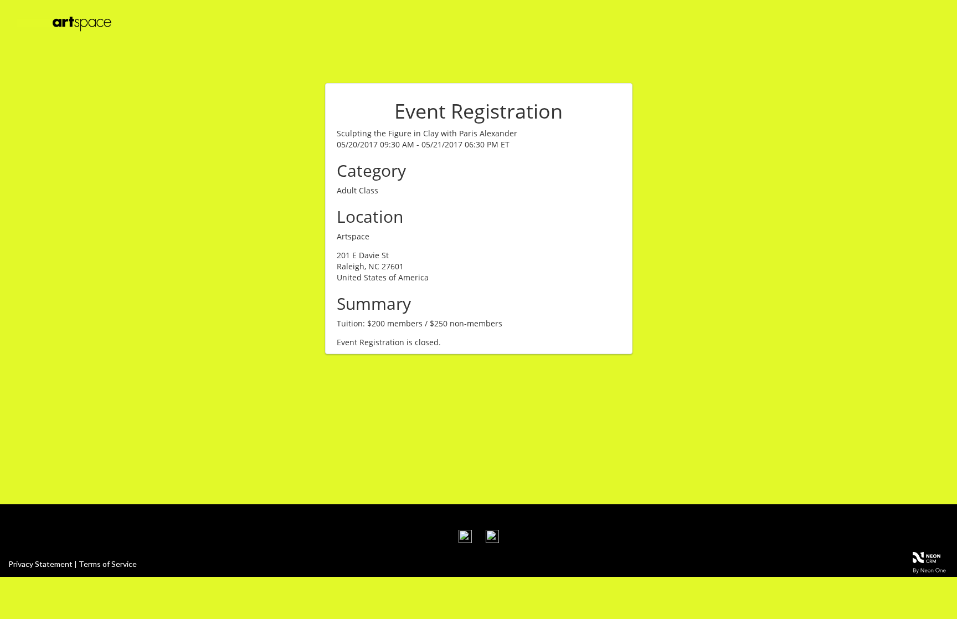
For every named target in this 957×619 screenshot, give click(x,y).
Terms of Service (108, 564)
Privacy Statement (40, 564)
